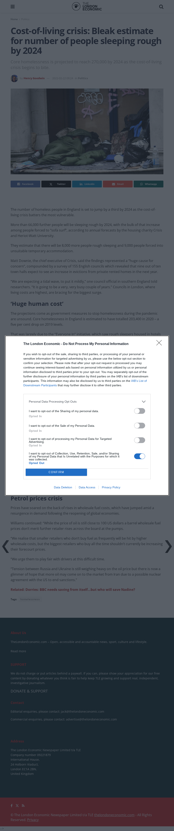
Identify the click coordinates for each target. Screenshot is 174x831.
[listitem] (87, 401)
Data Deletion (63, 487)
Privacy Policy (111, 487)
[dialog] (87, 415)
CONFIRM (56, 472)
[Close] (160, 344)
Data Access (87, 487)
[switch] (139, 411)
